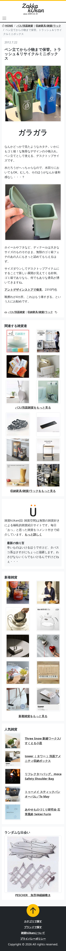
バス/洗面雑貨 (24, 25)
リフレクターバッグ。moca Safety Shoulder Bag (43, 776)
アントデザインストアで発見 (23, 289)
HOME (9, 25)
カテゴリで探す (33, 921)
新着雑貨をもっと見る (33, 716)
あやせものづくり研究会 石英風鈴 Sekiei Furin (42, 812)
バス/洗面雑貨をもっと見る (33, 407)
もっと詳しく (33, 534)
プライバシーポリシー (33, 938)
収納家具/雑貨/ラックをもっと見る (33, 491)
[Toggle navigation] (4, 18)
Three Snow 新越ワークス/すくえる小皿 (43, 741)
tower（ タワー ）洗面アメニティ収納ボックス (43, 758)
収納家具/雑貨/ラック (48, 25)
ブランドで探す (33, 927)
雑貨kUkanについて (33, 933)
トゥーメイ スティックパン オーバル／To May (42, 794)
